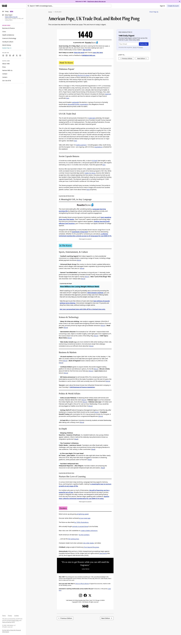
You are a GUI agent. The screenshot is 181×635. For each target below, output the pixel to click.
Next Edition (105, 618)
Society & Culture (7, 42)
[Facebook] (85, 595)
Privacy (10, 615)
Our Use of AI (6, 80)
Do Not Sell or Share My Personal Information (11, 631)
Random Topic (6, 48)
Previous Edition (66, 618)
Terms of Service (6, 622)
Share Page (153, 12)
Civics (4, 31)
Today (9, 11)
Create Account (173, 6)
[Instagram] (80, 595)
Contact (4, 74)
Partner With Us (7, 70)
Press (4, 67)
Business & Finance (8, 28)
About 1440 (6, 64)
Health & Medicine (8, 35)
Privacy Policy (15, 620)
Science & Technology (9, 38)
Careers (4, 77)
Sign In (162, 6)
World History (6, 45)
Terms (4, 615)
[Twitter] (90, 595)
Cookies (16, 615)
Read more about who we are (97, 1)
